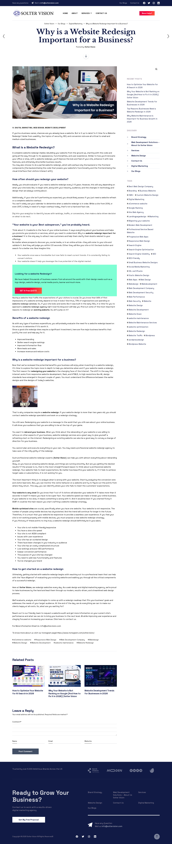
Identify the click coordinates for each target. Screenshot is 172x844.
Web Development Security (141, 292)
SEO (154, 254)
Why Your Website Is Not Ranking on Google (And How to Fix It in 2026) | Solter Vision (64, 693)
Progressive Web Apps (138, 236)
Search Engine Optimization (141, 249)
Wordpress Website (137, 344)
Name (14, 741)
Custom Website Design (147, 195)
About (75, 13)
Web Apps (133, 279)
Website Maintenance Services (143, 322)
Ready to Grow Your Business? (40, 796)
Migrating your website (139, 221)
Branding (133, 191)
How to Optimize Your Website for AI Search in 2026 (27, 692)
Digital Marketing (23, 128)
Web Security (135, 301)
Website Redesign (86, 643)
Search (155, 69)
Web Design (38, 128)
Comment (16, 722)
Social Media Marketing (139, 267)
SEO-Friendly (134, 258)
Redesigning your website (36, 422)
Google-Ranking (136, 208)
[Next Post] (168, 36)
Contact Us (134, 3)
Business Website (148, 191)
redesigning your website (43, 371)
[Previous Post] (4, 36)
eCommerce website (22, 640)
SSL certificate (136, 271)
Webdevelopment (149, 284)
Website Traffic (136, 335)
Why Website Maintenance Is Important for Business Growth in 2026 (142, 119)
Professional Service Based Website (140, 231)
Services (85, 13)
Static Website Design (139, 275)
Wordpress (150, 335)
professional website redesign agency (94, 448)
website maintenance (64, 643)
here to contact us (67, 619)
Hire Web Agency (136, 212)
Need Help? (147, 13)
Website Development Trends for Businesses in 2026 (99, 692)
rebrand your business (34, 432)
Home (65, 13)
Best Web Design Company (141, 186)
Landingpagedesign (137, 216)
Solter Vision (90, 47)
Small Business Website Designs (143, 262)
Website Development (55, 128)
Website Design (20, 643)
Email (50, 741)
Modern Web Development (140, 225)
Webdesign (94, 640)
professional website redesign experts (35, 458)
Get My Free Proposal (29, 819)
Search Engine (135, 245)
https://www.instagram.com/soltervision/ (75, 633)
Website (88, 741)
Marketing (153, 216)
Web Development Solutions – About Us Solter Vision (145, 143)
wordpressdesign (136, 340)
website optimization (138, 327)
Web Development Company (73, 640)
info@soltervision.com (49, 3)
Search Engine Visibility (139, 254)
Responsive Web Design (46, 640)
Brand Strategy (138, 137)
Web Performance (137, 297)
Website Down (135, 314)
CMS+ (131, 195)
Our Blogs (123, 3)
